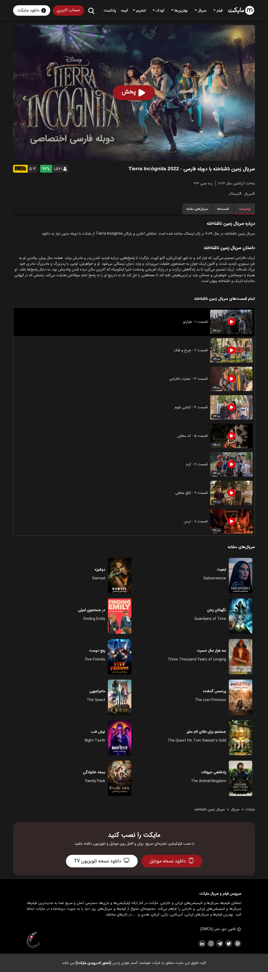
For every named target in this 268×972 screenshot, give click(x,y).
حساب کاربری (68, 10)
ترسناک (234, 193)
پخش (129, 92)
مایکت (250, 809)
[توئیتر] (228, 943)
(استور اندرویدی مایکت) (93, 963)
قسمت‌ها (223, 208)
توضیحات (244, 208)
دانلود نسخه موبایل (167, 861)
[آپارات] (237, 943)
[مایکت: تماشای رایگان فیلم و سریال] (241, 10)
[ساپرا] (33, 940)
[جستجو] (91, 10)
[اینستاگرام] (211, 943)
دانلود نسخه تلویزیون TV (97, 861)
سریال (248, 193)
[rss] (202, 943)
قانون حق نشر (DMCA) (218, 929)
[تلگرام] (220, 943)
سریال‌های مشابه (197, 208)
